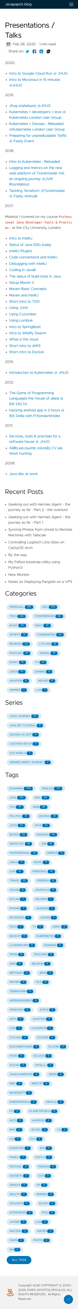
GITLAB (17, 899)
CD (61, 1129)
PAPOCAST (20, 844)
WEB (39, 807)
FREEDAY (45, 880)
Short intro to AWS (25, 346)
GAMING (42, 671)
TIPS (15, 807)
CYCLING (47, 644)
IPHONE (17, 908)
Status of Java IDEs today (30, 245)
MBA (15, 1083)
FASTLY (42, 1157)
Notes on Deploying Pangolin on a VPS (40, 582)
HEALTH (17, 1194)
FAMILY (17, 1157)
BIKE (15, 1129)
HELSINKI (43, 899)
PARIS (16, 1240)
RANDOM (46, 834)
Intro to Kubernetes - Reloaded (34, 162)
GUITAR (17, 1065)
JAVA (16, 797)
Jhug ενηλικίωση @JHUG (30, 106)
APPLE (46, 1009)
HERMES (17, 690)
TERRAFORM (20, 991)
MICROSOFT (20, 1093)
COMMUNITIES (49, 634)
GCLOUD (41, 1056)
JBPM (45, 973)
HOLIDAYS (18, 1203)
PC (14, 1111)
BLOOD (38, 1129)
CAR (15, 1028)
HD (40, 1185)
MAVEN (44, 1231)
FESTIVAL (18, 1166)
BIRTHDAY (18, 973)
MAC (41, 797)
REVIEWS (19, 644)
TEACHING (42, 954)
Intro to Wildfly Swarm (27, 333)
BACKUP (17, 936)
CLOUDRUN (41, 1028)
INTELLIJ (43, 1065)
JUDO (16, 825)
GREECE (54, 853)
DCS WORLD (20, 753)
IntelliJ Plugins (20, 251)
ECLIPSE (56, 1046)
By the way (17, 555)
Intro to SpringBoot (25, 327)
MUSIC (17, 625)
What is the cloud (23, 339)
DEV (48, 607)
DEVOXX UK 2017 (23, 734)
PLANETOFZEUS (42, 1111)
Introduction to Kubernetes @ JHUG (38, 373)
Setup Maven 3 (21, 283)
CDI (14, 1139)
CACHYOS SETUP (23, 744)
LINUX (16, 671)
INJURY (46, 1203)
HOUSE (16, 890)
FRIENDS (46, 1166)
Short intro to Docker (26, 352)
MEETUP (39, 1083)
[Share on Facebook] (34, 51)
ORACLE (53, 1102)
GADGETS (18, 1176)
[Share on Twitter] (27, 51)
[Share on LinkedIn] (41, 51)
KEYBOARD (19, 917)
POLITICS (18, 816)
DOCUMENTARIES (23, 1046)
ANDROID (40, 1120)
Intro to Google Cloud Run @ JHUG (38, 73)
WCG (15, 1120)
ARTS (15, 1019)
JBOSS (54, 1074)
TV (39, 662)
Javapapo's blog (18, 4)
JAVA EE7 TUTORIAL (25, 725)
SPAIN (16, 954)
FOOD (16, 1056)
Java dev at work (23, 474)
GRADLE (17, 1185)
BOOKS (17, 834)
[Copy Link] (48, 51)
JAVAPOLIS (44, 890)
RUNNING (52, 945)
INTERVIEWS (20, 1212)
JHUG (40, 825)
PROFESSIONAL (22, 853)
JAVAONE (44, 908)
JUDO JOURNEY (23, 716)
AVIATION (18, 681)
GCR (43, 1176)
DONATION (19, 1148)
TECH (17, 616)
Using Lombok (21, 320)
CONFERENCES (48, 616)
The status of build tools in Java (35, 276)
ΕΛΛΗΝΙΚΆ (20, 788)
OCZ (41, 982)
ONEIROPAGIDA (22, 1102)
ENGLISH (51, 788)
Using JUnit (18, 308)
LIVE (15, 871)
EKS (45, 1148)
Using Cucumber (22, 314)
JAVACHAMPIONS (23, 1074)
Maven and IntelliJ (23, 295)
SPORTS (17, 634)
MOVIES (45, 681)
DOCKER (45, 1037)
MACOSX (18, 1231)
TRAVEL (47, 653)
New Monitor (19, 575)
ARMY (58, 926)
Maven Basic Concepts (28, 289)
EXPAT (17, 662)
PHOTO (40, 1240)
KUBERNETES (48, 936)
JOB (46, 844)
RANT (41, 625)
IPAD (47, 1212)
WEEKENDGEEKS (23, 1000)
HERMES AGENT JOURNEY (29, 762)
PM (14, 1249)
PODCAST (19, 653)
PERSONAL (20, 607)
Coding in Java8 (22, 270)
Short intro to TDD (24, 302)
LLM (40, 690)
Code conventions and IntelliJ (33, 257)
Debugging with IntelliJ (28, 264)
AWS (15, 963)
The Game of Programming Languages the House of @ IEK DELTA (36, 398)
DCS (35, 1139)
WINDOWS (19, 1009)
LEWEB (47, 917)
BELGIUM (40, 963)
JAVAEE (17, 1222)
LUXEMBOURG (21, 945)
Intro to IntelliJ (20, 238)
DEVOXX (47, 816)
